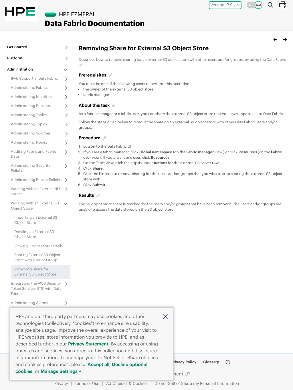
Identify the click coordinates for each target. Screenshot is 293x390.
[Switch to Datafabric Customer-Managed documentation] (254, 5)
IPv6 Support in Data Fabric (34, 78)
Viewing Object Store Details (38, 246)
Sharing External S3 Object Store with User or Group (37, 257)
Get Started (17, 47)
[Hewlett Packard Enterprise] (20, 11)
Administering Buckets (30, 105)
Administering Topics (29, 124)
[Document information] (228, 362)
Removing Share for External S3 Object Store (35, 271)
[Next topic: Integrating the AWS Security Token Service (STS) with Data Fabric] (285, 39)
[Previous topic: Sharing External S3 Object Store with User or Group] (275, 39)
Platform (14, 58)
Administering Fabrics (29, 87)
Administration (20, 69)
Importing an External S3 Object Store (35, 220)
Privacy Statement (88, 344)
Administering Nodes (29, 142)
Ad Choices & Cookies (127, 383)
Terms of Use (87, 383)
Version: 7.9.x (223, 4)
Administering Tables (29, 114)
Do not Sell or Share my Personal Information (197, 383)
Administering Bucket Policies (36, 179)
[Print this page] (282, 5)
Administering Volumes (31, 133)
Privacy (61, 383)
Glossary (211, 361)
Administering (31, 96)
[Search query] (270, 5)
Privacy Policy (184, 361)
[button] (165, 316)
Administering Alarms (29, 302)
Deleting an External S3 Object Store (34, 234)
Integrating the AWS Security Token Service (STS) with (36, 288)
